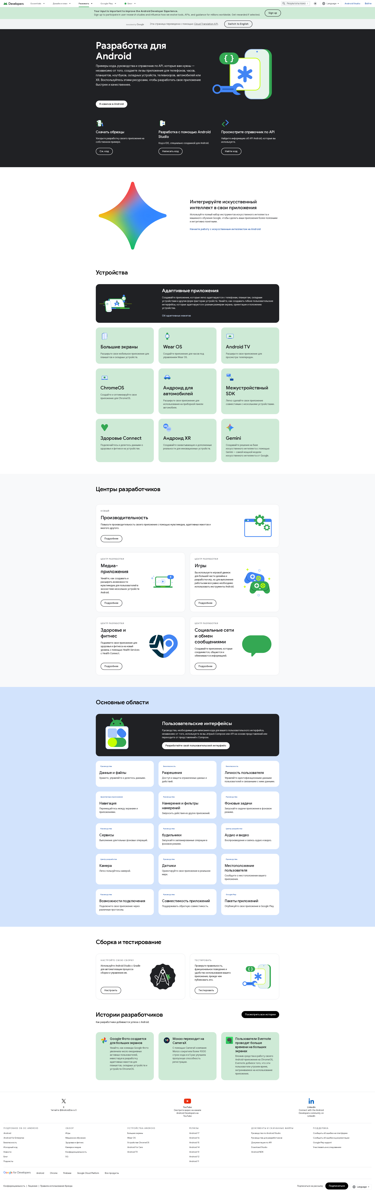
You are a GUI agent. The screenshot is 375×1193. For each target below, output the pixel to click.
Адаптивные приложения (190, 290)
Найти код (231, 151)
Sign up (273, 13)
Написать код (170, 151)
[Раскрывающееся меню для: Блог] (136, 3)
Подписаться (337, 1186)
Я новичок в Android (111, 104)
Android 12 (194, 1156)
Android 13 (194, 1152)
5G (66, 1156)
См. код (104, 151)
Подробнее (111, 538)
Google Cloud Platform (88, 1173)
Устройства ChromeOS (138, 1142)
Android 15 (194, 1142)
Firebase (67, 1173)
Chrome (53, 1173)
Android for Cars (135, 1147)
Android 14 (194, 1147)
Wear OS (131, 1137)
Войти (368, 3)
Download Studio (259, 1147)
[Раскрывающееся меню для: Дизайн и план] (71, 3)
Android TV (132, 1152)
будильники (171, 835)
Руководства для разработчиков (266, 1137)
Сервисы (106, 835)
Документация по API (261, 1142)
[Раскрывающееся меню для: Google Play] (117, 3)
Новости (7, 1152)
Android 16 (194, 1137)
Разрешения (172, 773)
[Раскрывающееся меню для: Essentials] (45, 3)
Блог (130, 3)
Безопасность (10, 1142)
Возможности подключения (122, 901)
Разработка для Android (131, 51)
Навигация (107, 803)
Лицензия (32, 1186)
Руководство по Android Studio (266, 1133)
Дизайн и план (60, 3)
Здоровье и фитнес (74, 1142)
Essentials (36, 3)
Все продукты (112, 1173)
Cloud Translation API (206, 24)
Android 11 (194, 1161)
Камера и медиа (73, 1147)
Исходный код (11, 1147)
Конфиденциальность (76, 1152)
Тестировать (206, 990)
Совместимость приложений (186, 901)
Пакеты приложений (241, 901)
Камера (105, 865)
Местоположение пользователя (239, 868)
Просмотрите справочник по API (248, 132)
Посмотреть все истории (260, 1014)
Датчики (169, 865)
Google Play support (322, 1142)
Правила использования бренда (56, 1186)
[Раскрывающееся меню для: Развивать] (93, 3)
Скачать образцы (110, 132)
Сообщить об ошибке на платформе (330, 1133)
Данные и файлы (112, 773)
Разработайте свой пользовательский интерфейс (196, 745)
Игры (67, 1133)
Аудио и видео (237, 835)
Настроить (110, 990)
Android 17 (194, 1133)
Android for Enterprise (14, 1137)
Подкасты (8, 1161)
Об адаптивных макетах (176, 315)
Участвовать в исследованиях (327, 1147)
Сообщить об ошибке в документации (331, 1137)
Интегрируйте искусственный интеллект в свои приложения (223, 204)
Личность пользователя (244, 773)
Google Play (106, 3)
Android (7, 1133)
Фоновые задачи (238, 803)
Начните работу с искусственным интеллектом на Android (225, 229)
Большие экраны (135, 1133)
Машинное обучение (75, 1137)
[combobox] (295, 3)
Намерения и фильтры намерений (180, 805)
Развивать (84, 3)
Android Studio (352, 3)
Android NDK (257, 1152)
